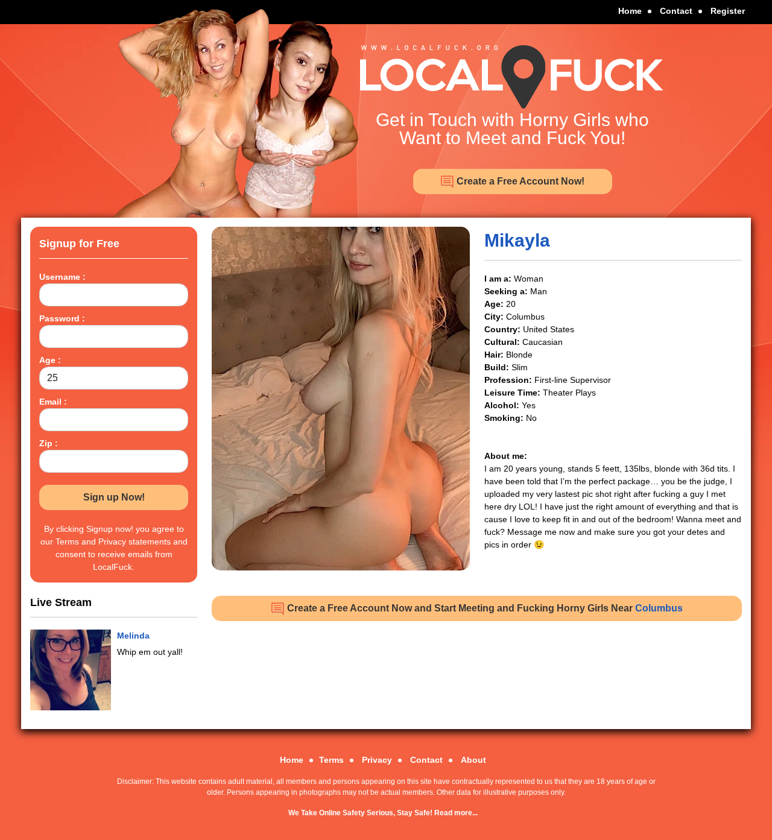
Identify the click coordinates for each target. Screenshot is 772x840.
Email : (53, 401)
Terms (331, 760)
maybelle (135, 635)
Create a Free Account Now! (519, 181)
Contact (676, 11)
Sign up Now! (114, 497)
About (473, 760)
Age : (50, 360)
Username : (62, 277)
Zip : (48, 443)
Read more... (456, 813)
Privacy (377, 760)
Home (630, 11)
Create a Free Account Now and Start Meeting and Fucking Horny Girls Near (484, 608)
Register (727, 11)
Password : (62, 318)
